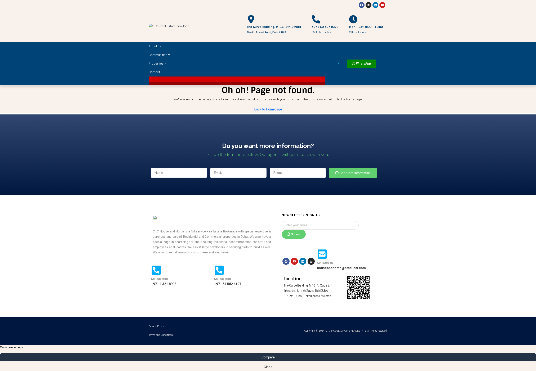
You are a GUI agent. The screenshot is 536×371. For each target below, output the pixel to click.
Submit (295, 234)
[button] (237, 79)
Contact (154, 72)
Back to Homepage (268, 109)
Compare (268, 357)
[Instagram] (368, 5)
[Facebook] (362, 5)
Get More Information (355, 173)
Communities (158, 55)
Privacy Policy (156, 326)
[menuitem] (336, 63)
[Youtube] (382, 5)
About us (155, 46)
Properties (156, 63)
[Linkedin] (375, 5)
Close (268, 367)
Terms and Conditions (161, 334)
